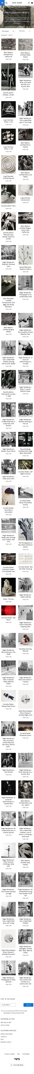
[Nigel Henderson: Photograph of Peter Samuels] (8, 968)
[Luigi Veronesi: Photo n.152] (8, 137)
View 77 (10, 35)
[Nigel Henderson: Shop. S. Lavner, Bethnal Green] (25, 377)
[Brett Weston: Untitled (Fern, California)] (8, 45)
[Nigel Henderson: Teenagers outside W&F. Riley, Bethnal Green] (25, 937)
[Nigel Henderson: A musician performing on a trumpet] (25, 348)
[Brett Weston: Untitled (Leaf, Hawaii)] (25, 851)
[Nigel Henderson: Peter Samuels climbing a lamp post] (8, 850)
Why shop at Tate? (6, 1022)
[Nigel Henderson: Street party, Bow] (8, 467)
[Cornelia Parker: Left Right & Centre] (25, 464)
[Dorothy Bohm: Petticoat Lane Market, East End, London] (8, 221)
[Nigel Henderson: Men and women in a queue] (25, 668)
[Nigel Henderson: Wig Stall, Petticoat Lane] (8, 252)
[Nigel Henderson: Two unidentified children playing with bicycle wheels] (8, 348)
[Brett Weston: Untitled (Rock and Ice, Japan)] (25, 789)
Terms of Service (17, 1013)
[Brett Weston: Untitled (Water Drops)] (25, 45)
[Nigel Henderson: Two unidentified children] (25, 909)
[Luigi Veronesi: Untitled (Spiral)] (8, 164)
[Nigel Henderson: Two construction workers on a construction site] (25, 968)
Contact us (4, 1037)
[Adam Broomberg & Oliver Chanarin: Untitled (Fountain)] (8, 938)
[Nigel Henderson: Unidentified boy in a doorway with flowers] (8, 410)
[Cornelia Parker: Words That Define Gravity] (25, 492)
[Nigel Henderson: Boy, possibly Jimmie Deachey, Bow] (25, 320)
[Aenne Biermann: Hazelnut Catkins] (25, 255)
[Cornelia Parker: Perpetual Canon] (25, 726)
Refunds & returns (6, 1042)
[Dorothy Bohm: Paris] (8, 194)
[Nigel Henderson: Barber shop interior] (8, 439)
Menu (2, 2)
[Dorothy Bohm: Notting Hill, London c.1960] (8, 380)
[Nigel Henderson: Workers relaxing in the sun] (25, 410)
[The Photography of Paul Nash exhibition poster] (25, 529)
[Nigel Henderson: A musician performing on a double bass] (8, 788)
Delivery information (7, 1034)
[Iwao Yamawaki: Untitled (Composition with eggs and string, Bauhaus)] (8, 286)
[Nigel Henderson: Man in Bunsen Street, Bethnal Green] (8, 668)
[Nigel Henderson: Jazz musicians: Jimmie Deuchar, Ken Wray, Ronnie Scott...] (8, 729)
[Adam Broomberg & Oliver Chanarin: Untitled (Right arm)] (25, 699)
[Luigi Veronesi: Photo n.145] (8, 109)
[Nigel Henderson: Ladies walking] (25, 585)
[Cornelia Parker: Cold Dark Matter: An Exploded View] (8, 559)
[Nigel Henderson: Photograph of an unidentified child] (25, 283)
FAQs (2, 1039)
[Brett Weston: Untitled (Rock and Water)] (25, 163)
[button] (6, 3)
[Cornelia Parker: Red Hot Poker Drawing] (25, 559)
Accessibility (25, 1054)
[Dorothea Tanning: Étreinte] (25, 640)
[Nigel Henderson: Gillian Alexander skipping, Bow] (25, 613)
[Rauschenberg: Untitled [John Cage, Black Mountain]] (25, 439)
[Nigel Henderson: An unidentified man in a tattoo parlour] (8, 819)
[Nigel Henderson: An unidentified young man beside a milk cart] (25, 880)
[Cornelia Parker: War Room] (8, 610)
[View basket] (32, 3)
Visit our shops (5, 1025)
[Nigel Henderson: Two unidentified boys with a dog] (8, 909)
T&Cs (18, 1054)
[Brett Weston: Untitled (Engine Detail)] (8, 319)
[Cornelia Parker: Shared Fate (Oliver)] (8, 696)
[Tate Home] (17, 1059)
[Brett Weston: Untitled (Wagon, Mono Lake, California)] (25, 218)
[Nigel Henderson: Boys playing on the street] (8, 640)
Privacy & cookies (10, 1054)
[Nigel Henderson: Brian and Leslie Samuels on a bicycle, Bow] (25, 71)
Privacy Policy (6, 1013)
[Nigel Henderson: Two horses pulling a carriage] (8, 880)
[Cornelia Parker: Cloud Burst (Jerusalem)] (8, 495)
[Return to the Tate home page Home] (17, 3)
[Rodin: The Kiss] (8, 587)
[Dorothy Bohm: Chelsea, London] (8, 77)
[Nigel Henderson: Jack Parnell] (8, 760)
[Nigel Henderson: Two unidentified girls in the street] (25, 108)
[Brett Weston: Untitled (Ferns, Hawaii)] (25, 135)
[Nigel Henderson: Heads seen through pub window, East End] (8, 526)
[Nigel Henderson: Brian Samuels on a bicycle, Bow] (25, 760)
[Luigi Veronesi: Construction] (25, 190)
